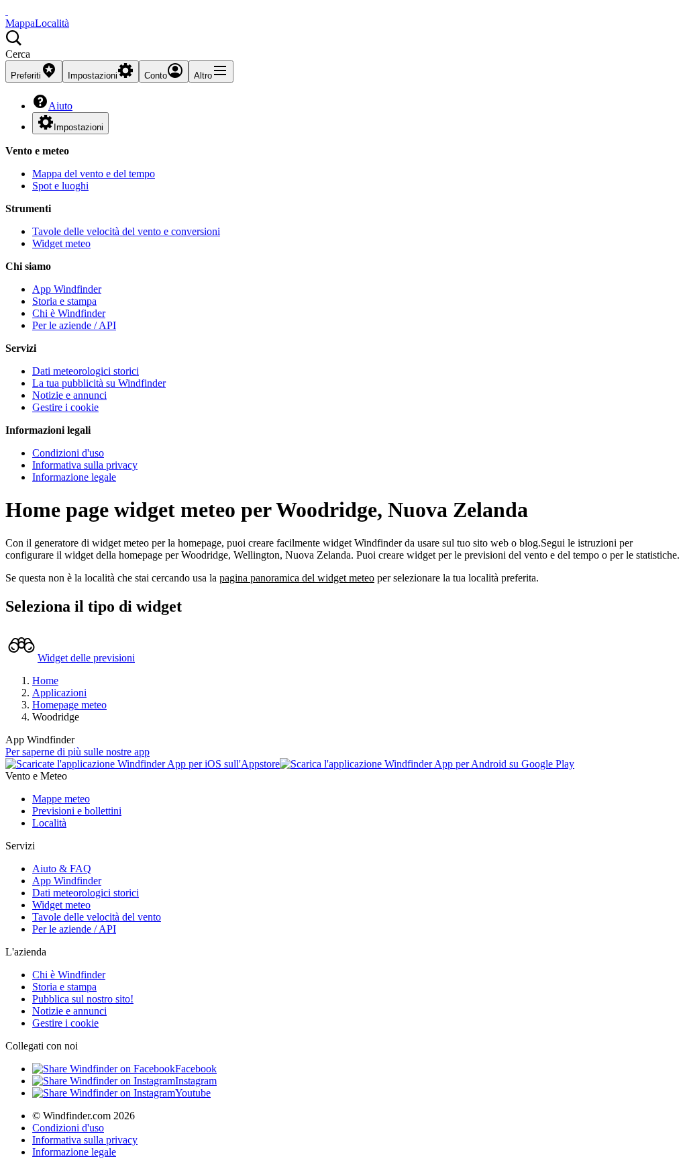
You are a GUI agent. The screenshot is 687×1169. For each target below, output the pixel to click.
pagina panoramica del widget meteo (296, 577)
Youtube (193, 1092)
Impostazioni (78, 127)
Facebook (196, 1068)
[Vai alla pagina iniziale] (6, 11)
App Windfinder (66, 289)
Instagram (196, 1080)
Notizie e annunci (69, 395)
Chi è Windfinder (68, 313)
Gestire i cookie (65, 407)
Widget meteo (61, 243)
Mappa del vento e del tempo (93, 173)
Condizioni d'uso (68, 453)
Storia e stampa (64, 301)
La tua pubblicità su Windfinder (99, 383)
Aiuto (60, 105)
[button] (343, 45)
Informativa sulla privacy (85, 465)
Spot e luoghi (60, 185)
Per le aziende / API (74, 325)
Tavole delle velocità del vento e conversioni (126, 231)
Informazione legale (74, 477)
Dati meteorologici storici (85, 371)
